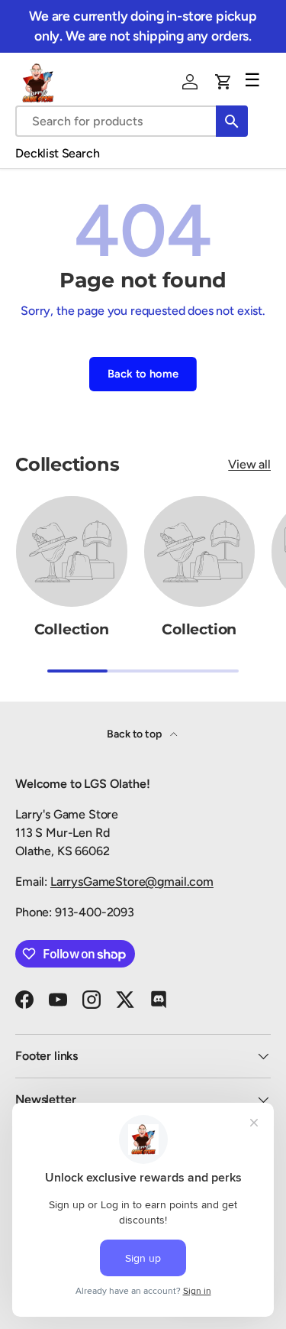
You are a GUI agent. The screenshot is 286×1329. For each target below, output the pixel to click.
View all (249, 464)
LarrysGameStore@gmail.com (132, 881)
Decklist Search (57, 153)
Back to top (135, 734)
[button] (223, 82)
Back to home (143, 374)
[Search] (232, 121)
